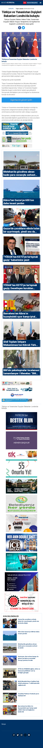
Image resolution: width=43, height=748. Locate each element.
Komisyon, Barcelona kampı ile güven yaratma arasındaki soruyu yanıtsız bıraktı (28, 658)
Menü (40, 2)
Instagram (21, 735)
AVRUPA (11, 8)
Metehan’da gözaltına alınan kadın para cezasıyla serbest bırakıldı (27, 646)
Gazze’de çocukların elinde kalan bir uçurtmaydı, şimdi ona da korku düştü (28, 621)
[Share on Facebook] (19, 27)
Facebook (14, 735)
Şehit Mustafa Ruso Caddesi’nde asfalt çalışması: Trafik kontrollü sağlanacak (28, 683)
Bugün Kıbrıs (7, 2)
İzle (25, 2)
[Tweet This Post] (23, 27)
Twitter (17, 735)
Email (29, 735)
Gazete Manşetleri (32, 2)
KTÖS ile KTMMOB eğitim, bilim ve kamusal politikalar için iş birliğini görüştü (29, 670)
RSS (25, 735)
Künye (4, 724)
